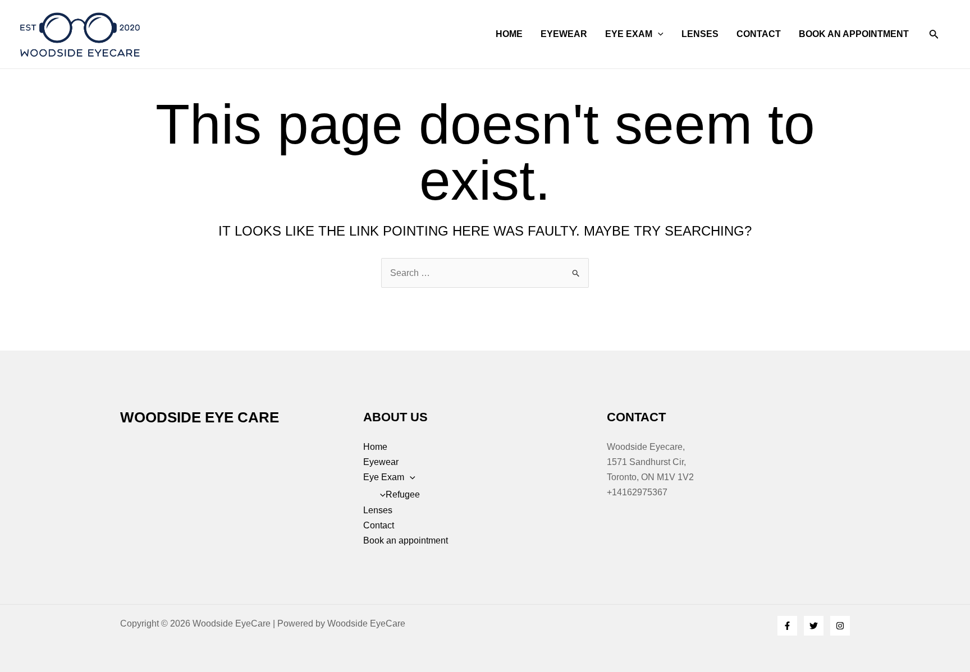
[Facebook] (787, 626)
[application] (658, 34)
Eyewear (564, 34)
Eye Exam (628, 34)
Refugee (403, 494)
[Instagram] (840, 626)
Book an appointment (854, 34)
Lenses (700, 34)
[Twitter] (813, 626)
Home (509, 34)
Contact (758, 34)
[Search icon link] (934, 36)
